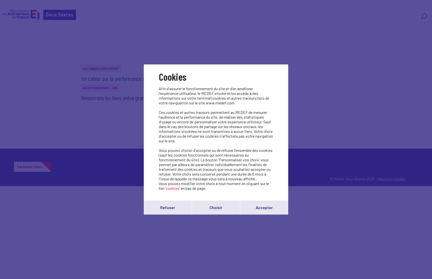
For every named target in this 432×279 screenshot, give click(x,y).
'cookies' (172, 188)
